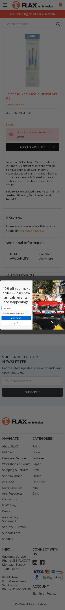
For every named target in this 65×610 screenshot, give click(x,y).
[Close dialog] (62, 283)
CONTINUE (16, 318)
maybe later (16, 323)
